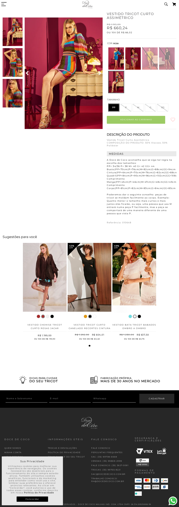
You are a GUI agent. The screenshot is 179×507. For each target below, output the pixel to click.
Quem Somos (12, 448)
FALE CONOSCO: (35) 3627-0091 (109, 465)
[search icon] (166, 4)
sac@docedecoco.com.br (108, 474)
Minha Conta (13, 452)
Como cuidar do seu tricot (66, 457)
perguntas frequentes (107, 452)
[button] (116, 58)
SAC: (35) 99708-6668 (104, 457)
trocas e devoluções (62, 448)
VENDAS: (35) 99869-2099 (106, 461)
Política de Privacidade (39, 492)
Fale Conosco (100, 448)
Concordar (32, 499)
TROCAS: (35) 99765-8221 (106, 470)
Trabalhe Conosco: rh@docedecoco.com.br (107, 480)
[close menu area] (4, 4)
